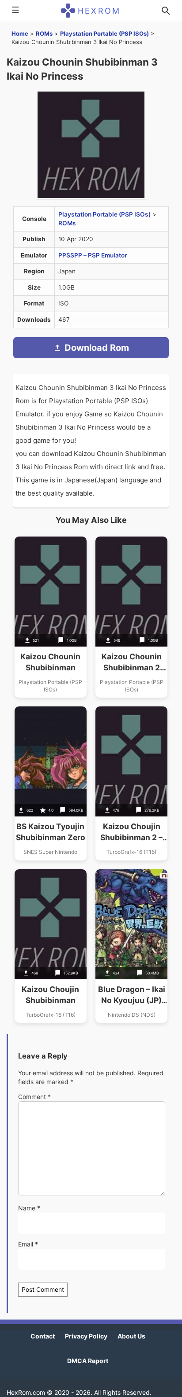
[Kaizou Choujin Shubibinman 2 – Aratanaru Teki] (131, 783)
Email (28, 1244)
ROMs (44, 33)
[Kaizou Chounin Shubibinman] (51, 617)
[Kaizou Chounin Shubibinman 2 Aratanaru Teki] (131, 617)
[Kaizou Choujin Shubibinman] (51, 946)
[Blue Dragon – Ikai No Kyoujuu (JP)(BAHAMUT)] (131, 946)
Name (29, 1208)
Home (19, 33)
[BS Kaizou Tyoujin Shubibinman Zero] (51, 783)
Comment (34, 1096)
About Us (131, 1336)
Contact (42, 1336)
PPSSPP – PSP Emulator (92, 255)
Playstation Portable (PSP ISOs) (104, 33)
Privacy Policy (86, 1336)
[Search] (165, 10)
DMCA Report (87, 1360)
